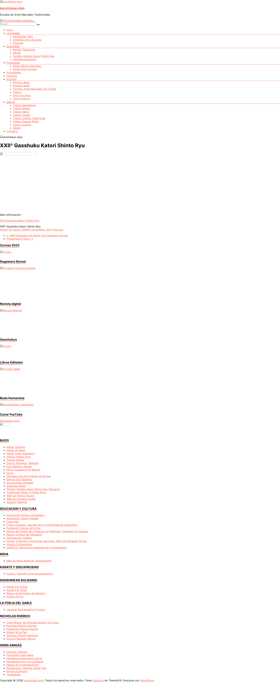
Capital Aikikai (15, 460)
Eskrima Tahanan (16, 651)
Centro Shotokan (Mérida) (22, 463)
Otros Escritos (21, 95)
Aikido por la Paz (17, 586)
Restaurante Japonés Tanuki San (26, 668)
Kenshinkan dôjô (23, 36)
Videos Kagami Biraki (26, 121)
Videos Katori (21, 111)
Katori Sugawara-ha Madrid (23, 469)
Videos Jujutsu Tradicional (29, 118)
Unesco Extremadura (19, 544)
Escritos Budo (21, 82)
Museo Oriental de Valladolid (24, 534)
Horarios (11, 75)
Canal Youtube (22, 124)
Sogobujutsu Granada (19, 482)
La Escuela (13, 33)
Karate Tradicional (24, 49)
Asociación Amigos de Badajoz (25, 515)
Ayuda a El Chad (16, 590)
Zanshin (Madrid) (16, 502)
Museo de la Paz (16, 632)
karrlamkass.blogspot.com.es (24, 658)
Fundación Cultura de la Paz (23, 528)
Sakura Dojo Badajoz (19, 479)
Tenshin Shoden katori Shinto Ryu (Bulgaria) (33, 489)
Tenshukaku (13, 674)
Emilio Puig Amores (25, 69)
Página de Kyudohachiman (22, 664)
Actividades (13, 72)
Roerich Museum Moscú (21, 638)
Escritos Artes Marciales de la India (34, 89)
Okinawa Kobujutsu (24, 59)
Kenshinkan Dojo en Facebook (24, 661)
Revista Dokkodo (17, 671)
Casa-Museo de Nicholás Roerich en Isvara (32, 622)
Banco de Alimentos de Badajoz (26, 593)
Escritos (11, 79)
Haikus (17, 92)
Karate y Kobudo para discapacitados (29, 573)
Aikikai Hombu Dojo (18, 456)
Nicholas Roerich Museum (22, 635)
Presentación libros (19, 238)
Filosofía (18, 43)
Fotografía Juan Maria (19, 655)
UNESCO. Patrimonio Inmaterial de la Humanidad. (36, 547)
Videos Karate (21, 115)
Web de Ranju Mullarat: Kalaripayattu (29, 560)
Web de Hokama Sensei (20, 499)
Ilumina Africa (14, 596)
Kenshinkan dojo (10, 420)
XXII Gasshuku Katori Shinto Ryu (19, 220)
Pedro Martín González (27, 66)
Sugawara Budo (16, 486)
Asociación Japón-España (22, 518)
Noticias (58, 229)
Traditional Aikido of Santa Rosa (26, 492)
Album (17, 128)
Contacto (12, 131)
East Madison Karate (19, 466)
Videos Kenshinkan (24, 105)
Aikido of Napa (15, 450)
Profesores (13, 62)
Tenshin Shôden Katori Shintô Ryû (33, 56)
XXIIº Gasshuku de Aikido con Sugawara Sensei (37, 235)
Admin (4, 229)
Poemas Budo (21, 85)
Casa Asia (12, 521)
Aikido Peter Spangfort (20, 453)
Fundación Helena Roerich (22, 629)
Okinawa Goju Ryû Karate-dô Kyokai (28, 476)
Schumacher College (19, 537)
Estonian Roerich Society (21, 625)
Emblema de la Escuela (27, 39)
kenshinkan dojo (12, 8)
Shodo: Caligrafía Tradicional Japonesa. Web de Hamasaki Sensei (46, 541)
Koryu (9, 473)
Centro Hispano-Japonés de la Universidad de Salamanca (41, 524)
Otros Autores (21, 98)
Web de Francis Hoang (20, 495)
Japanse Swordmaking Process (25, 609)
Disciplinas (13, 46)
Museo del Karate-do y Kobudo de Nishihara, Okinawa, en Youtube (47, 531)
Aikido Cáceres (15, 447)
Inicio (9, 29)
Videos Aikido (21, 108)
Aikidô (17, 52)
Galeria (10, 101)
